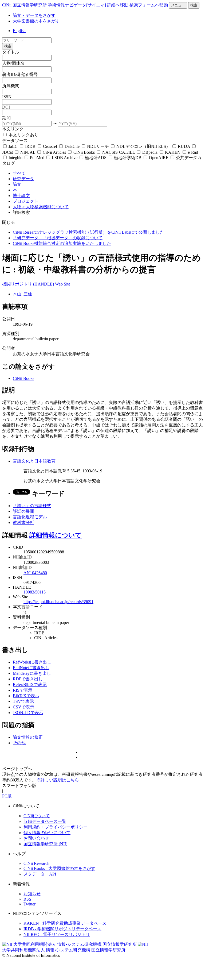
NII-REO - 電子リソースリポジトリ (56, 934)
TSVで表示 (23, 701)
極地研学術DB (128, 157)
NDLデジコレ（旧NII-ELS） (143, 146)
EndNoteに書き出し (31, 667)
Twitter (29, 904)
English (19, 30)
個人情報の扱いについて (46, 832)
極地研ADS (96, 157)
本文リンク (12, 129)
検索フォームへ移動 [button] (148, 5)
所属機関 (10, 85)
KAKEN (173, 152)
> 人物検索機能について (45, 207)
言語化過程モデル (30, 517)
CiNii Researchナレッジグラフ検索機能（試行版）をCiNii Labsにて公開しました (88, 232)
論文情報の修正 (28, 737)
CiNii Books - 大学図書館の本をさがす (59, 868)
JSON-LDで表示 (28, 712)
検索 (193, 5)
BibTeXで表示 (26, 695)
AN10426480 (35, 572)
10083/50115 (34, 592)
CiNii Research (36, 863)
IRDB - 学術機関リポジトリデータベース (62, 929)
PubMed (37, 157)
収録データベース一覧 (44, 821)
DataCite (72, 146)
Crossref (50, 146)
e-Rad (192, 152)
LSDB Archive (64, 157)
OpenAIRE (158, 157)
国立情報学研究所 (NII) (45, 844)
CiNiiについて (36, 816)
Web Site (62, 284)
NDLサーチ (98, 146)
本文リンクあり (22, 135)
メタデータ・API (39, 874)
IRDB (30, 146)
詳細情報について (55, 535)
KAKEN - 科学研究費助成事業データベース (65, 923)
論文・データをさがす (34, 15)
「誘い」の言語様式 (32, 505)
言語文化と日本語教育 (34, 461)
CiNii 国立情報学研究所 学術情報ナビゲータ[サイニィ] (54, 5)
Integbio (15, 157)
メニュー (178, 5)
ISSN (6, 96)
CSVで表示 (23, 707)
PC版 (7, 796)
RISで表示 (22, 690)
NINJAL (27, 152)
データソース (15, 140)
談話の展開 (23, 511)
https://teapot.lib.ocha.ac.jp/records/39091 (58, 601)
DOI (6, 107)
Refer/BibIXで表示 (30, 684)
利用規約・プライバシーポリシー (55, 827)
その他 (19, 743)
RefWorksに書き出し (32, 662)
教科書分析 (23, 522)
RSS (27, 899)
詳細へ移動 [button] (117, 5)
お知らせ (32, 894)
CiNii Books (84, 152)
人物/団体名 (13, 63)
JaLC (13, 146)
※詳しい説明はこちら (57, 780)
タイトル (10, 52)
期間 (6, 117)
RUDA (184, 146)
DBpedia (150, 152)
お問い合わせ (36, 838)
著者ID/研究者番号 (20, 74)
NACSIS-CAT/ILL (118, 152)
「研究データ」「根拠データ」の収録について (57, 238)
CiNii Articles (54, 152)
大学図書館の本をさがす (36, 21)
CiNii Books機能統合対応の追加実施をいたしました (62, 243)
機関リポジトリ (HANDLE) (28, 284)
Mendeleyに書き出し (32, 673)
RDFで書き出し (28, 679)
